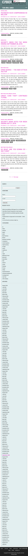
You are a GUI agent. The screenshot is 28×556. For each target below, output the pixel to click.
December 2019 (5, 428)
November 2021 (5, 387)
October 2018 (5, 453)
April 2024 (4, 335)
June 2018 (4, 460)
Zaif (11, 142)
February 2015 (5, 531)
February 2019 (5, 446)
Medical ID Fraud (5, 255)
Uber (22, 62)
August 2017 (5, 478)
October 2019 (5, 431)
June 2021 (4, 396)
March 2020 (4, 423)
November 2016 (5, 494)
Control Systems (5, 243)
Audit (3, 234)
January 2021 (5, 405)
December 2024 (5, 321)
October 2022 (5, 367)
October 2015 (5, 517)
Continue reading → (5, 33)
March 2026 (4, 294)
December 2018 (5, 449)
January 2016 (5, 512)
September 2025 (5, 305)
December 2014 (5, 535)
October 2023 (5, 346)
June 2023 (4, 353)
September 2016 (5, 498)
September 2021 (5, 390)
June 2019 (4, 439)
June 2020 (4, 417)
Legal (5, 10)
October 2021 (5, 389)
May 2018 (4, 462)
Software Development (7, 273)
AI (2, 226)
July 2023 (4, 351)
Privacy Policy (14, 554)
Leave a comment (21, 16)
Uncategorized (5, 275)
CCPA (9, 60)
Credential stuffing (21, 140)
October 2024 (5, 324)
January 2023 (5, 362)
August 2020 (5, 414)
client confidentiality (23, 548)
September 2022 (5, 369)
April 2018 (4, 464)
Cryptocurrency (5, 244)
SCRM (11, 88)
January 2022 (5, 383)
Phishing (4, 266)
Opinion (4, 262)
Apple (3, 140)
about (10, 548)
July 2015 (4, 523)
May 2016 (4, 505)
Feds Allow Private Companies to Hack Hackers (12, 211)
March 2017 (4, 487)
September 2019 (5, 433)
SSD (15, 88)
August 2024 (5, 328)
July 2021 (4, 394)
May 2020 (4, 419)
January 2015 (5, 533)
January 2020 (5, 426)
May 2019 (4, 440)
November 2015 (5, 515)
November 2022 (5, 365)
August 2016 (5, 499)
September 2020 (5, 412)
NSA (3, 260)
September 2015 (5, 519)
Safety (3, 269)
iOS (3, 251)
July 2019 (4, 437)
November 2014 (5, 537)
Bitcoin (8, 140)
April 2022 (4, 378)
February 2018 (5, 467)
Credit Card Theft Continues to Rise (14, 96)
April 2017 (4, 485)
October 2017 (5, 474)
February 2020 (5, 424)
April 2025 (4, 314)
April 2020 (4, 421)
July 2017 (4, 480)
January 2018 (5, 469)
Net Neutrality (5, 142)
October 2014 (5, 539)
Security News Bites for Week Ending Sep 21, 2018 (14, 122)
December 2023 (5, 342)
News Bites (3, 40)
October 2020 (5, 410)
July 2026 (4, 287)
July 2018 (4, 458)
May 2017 (4, 483)
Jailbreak (9, 62)
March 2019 (4, 444)
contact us (17, 550)
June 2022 (4, 374)
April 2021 (4, 399)
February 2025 (5, 317)
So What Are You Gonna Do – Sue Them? (14, 150)
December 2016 (5, 492)
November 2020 (5, 408)
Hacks (2, 10)
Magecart (4, 114)
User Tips (4, 276)
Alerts (3, 228)
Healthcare (4, 250)
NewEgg (10, 114)
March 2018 (4, 465)
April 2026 (4, 292)
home (2, 548)
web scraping (5, 278)
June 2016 (4, 503)
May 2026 (4, 290)
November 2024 (5, 323)
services (6, 548)
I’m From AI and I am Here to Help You (10, 220)
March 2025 (4, 315)
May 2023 (4, 355)
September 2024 (5, 326)
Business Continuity (6, 239)
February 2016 (5, 510)
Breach (10, 93)
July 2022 (4, 373)
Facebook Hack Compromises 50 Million (14, 13)
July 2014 (4, 544)
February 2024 (5, 339)
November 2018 (5, 451)
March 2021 (4, 401)
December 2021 (5, 385)
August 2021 (5, 392)
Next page (16, 177)
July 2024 (4, 330)
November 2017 (5, 473)
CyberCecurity (13, 16)
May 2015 (4, 526)
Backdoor (4, 60)
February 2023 (5, 360)
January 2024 (5, 340)
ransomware (16, 62)
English (18, 1)
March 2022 (4, 380)
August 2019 (5, 435)
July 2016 (4, 501)
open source (5, 88)
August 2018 (5, 456)
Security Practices (6, 271)
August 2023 (5, 349)
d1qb (13, 550)
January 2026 (5, 298)
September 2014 (5, 540)
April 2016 (4, 506)
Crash (13, 140)
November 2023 (5, 344)
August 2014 (5, 542)
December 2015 (5, 514)
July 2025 (4, 308)
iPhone (3, 62)
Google (3, 246)
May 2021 (4, 398)
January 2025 (5, 319)
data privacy (5, 169)
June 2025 (4, 310)
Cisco (14, 60)
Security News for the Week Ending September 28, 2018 (14, 43)
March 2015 (4, 530)
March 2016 (4, 508)
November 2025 (5, 301)
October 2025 (5, 303)
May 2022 (4, 376)
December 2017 (5, 471)
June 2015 (4, 524)
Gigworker (19, 60)
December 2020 (5, 406)
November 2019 (5, 430)
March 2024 (4, 337)
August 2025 (5, 306)
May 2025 (4, 312)
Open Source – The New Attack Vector (14, 70)
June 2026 (4, 289)
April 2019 (4, 442)
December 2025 (5, 299)
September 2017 (5, 476)
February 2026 (5, 296)
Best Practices (4, 67)
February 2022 (5, 381)
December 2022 (5, 364)
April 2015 (4, 528)
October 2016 (5, 496)
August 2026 (5, 285)
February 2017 (5, 489)
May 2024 (4, 333)
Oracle (3, 264)
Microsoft (4, 257)
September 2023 (5, 348)
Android (4, 230)
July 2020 (4, 415)
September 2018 (6, 455)
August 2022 (5, 371)
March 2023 (4, 358)
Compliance (4, 241)
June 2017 (4, 481)
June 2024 (4, 331)
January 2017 (5, 490)
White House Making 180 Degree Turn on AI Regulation (13, 209)
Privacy (11, 147)
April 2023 (4, 356)
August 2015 (5, 521)
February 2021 (5, 403)
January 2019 (5, 448)
